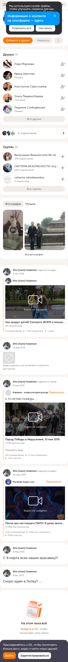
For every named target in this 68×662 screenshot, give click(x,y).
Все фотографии (34, 254)
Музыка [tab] (30, 204)
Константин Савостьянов (30, 86)
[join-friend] (62, 64)
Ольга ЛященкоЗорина (28, 96)
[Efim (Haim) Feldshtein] (7, 272)
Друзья (8, 54)
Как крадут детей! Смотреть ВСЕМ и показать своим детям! (35, 322)
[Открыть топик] (34, 558)
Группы (8, 147)
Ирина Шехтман (24, 73)
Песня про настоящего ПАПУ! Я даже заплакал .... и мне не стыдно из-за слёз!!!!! (35, 523)
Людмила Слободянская (29, 107)
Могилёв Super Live (23, 481)
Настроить (45, 28)
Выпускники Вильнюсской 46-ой (35, 155)
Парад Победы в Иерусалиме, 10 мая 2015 (32, 439)
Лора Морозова (24, 64)
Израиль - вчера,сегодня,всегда (30, 392)
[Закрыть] (55, 16)
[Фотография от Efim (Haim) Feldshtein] (45, 230)
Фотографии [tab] (13, 204)
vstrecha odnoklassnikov (29, 177)
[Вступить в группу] (62, 156)
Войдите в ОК (29, 629)
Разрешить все (21, 28)
